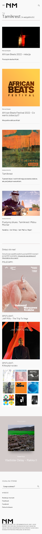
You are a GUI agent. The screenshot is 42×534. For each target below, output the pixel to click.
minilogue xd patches (23, 529)
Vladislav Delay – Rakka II (21, 460)
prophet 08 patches (32, 528)
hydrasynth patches (9, 529)
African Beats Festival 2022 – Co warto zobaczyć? (18, 114)
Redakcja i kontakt (8, 498)
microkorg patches (23, 526)
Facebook (5, 504)
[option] (21, 445)
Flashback (5, 501)
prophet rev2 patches (9, 526)
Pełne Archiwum (7, 507)
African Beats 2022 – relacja (16, 54)
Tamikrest (7, 173)
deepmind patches (19, 528)
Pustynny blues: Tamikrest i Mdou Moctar (19, 223)
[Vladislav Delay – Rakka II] (21, 438)
